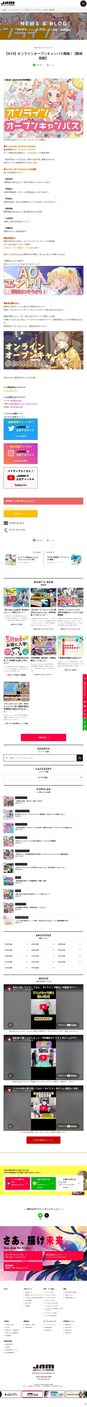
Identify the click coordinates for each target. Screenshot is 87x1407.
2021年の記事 (69, 950)
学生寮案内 (8, 1335)
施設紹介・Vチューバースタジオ (33, 1295)
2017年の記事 (16, 962)
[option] (11, 1394)
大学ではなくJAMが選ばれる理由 (33, 1297)
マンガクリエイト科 (50, 1297)
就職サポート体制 (29, 1324)
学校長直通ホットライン (11, 1350)
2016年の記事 (42, 962)
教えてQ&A (28, 1303)
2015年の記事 (69, 962)
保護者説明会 (48, 1327)
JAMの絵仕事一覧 (69, 1297)
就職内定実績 (28, 1327)
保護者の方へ (68, 1332)
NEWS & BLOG (9, 1344)
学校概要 (27, 1306)
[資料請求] (85, 702)
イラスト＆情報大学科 (51, 1315)
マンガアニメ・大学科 (51, 1313)
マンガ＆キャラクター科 (51, 1303)
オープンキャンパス (50, 1324)
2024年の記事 (69, 944)
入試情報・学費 (9, 1324)
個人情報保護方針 (9, 1352)
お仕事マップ (28, 1292)
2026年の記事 (16, 944)
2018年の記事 (69, 956)
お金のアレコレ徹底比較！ (12, 1332)
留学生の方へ (68, 1330)
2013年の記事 (42, 967)
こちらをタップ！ (11, 391)
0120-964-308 (17, 407)
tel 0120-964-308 (43, 1377)
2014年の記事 (16, 967)
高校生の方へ (68, 1324)
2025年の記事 (42, 944)
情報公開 (7, 1347)
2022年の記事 (42, 950)
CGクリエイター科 (50, 1300)
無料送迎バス (48, 1330)
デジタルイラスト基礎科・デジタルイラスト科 (54, 1309)
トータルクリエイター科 (51, 1306)
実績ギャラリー (69, 1295)
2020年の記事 (16, 956)
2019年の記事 (42, 956)
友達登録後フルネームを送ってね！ (23, 404)
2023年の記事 (16, 950)
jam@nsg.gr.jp (16, 400)
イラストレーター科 (50, 1295)
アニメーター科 (49, 1292)
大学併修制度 (28, 1300)
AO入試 (7, 1327)
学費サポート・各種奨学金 (12, 1330)
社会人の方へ (68, 1327)
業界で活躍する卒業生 (70, 1292)
